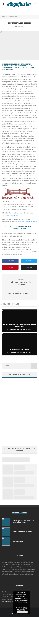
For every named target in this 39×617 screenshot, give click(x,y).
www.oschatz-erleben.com (10, 215)
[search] (34, 366)
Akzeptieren (22, 612)
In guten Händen (17, 541)
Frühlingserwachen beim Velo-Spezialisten (21, 282)
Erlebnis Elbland (19, 26)
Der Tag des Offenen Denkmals (22, 531)
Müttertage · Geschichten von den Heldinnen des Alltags (23, 522)
